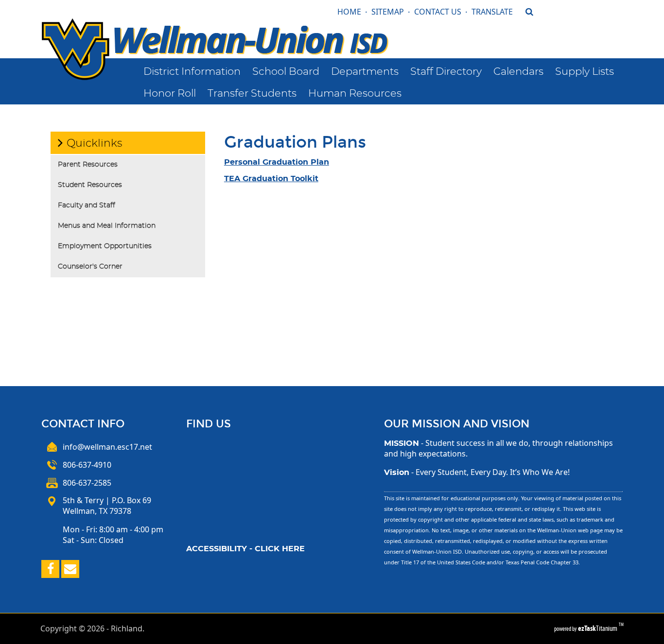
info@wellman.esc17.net (107, 446)
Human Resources (355, 93)
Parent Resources (88, 164)
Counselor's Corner (90, 266)
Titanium (598, 628)
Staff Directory (446, 72)
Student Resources (90, 185)
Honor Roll (169, 93)
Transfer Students (252, 93)
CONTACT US (437, 11)
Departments (365, 72)
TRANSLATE (492, 11)
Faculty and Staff (86, 205)
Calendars (518, 72)
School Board (285, 72)
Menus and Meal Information (107, 225)
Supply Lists (584, 72)
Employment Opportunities (105, 246)
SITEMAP (387, 11)
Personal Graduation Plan (276, 162)
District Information (192, 72)
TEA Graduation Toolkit (271, 179)
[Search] (525, 31)
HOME (349, 11)
